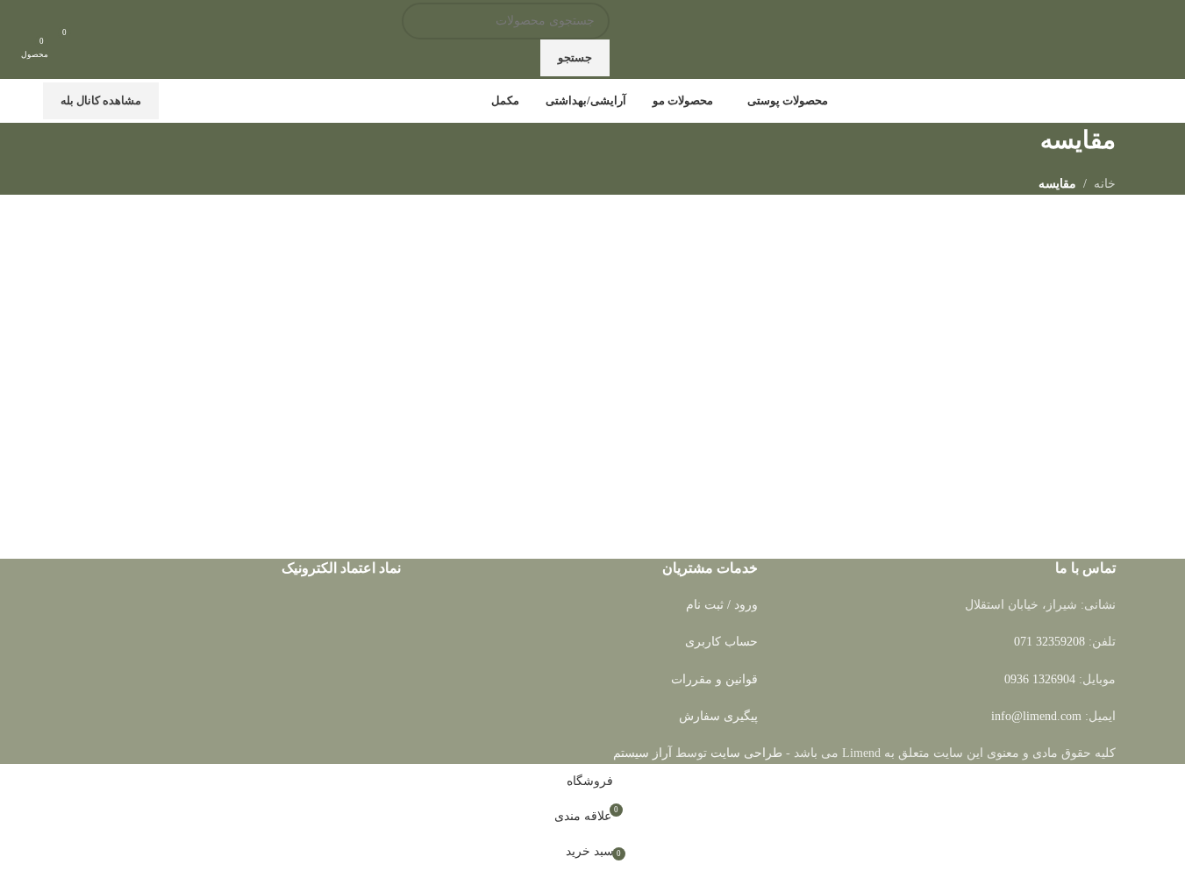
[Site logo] (1032, 38)
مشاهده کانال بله (101, 100)
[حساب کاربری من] (104, 39)
